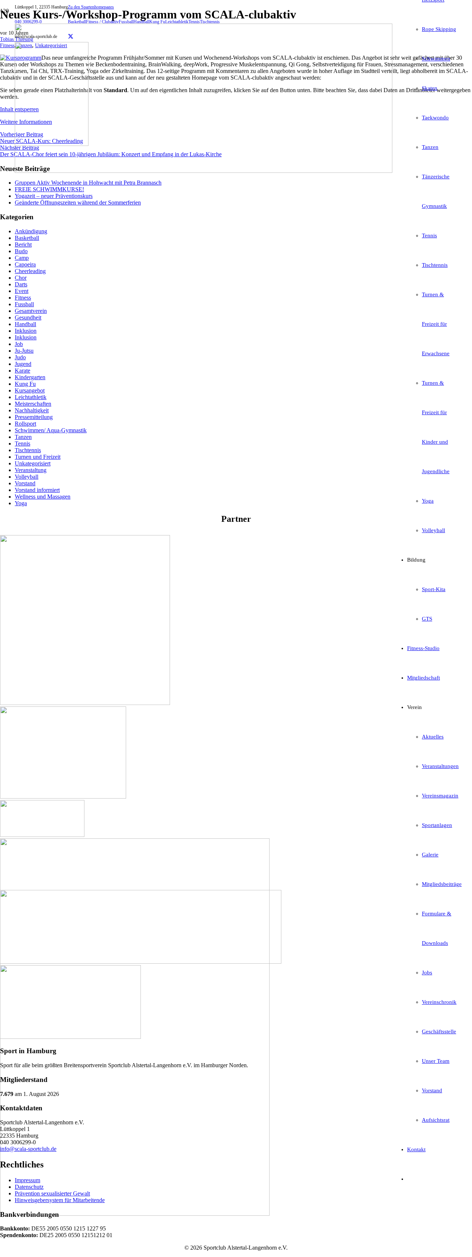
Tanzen (23, 437)
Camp (22, 258)
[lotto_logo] (42, 835)
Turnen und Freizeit (37, 457)
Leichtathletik (30, 397)
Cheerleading (30, 271)
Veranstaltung (30, 470)
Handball (25, 324)
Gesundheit (28, 317)
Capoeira (25, 264)
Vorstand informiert (37, 490)
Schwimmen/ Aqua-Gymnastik (51, 430)
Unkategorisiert (33, 463)
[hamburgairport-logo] (70, 1037)
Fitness (23, 297)
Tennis (22, 443)
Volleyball (26, 477)
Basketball (27, 238)
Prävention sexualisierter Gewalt (52, 1193)
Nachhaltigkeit (32, 410)
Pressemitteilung (34, 417)
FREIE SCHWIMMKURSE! (49, 189)
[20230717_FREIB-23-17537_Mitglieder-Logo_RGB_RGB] (135, 1214)
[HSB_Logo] (63, 796)
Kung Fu (25, 384)
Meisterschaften (33, 404)
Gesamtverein (31, 311)
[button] (91, 7)
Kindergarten (30, 377)
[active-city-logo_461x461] (85, 703)
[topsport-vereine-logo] (140, 962)
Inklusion (26, 331)
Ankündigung (31, 231)
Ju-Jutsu (24, 351)
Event (21, 291)
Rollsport (25, 423)
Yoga (21, 503)
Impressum (27, 1180)
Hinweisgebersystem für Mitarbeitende (60, 1200)
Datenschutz (29, 1187)
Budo (21, 251)
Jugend (23, 364)
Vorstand (25, 483)
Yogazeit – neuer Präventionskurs (54, 196)
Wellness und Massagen (42, 496)
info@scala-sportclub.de (28, 1149)
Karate (22, 370)
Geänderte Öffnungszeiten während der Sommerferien (78, 202)
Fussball (24, 304)
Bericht (23, 244)
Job (19, 344)
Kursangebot (30, 390)
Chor (21, 278)
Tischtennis (28, 450)
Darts (21, 284)
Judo (20, 357)
